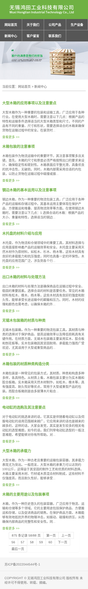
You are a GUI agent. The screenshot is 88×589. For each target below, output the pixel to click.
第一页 (51, 535)
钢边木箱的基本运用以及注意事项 (29, 190)
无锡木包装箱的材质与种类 (24, 320)
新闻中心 (11, 36)
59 (41, 542)
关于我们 (33, 24)
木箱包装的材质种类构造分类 (25, 364)
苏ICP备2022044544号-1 (22, 564)
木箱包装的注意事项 (18, 146)
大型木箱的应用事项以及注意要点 (29, 103)
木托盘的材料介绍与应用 (22, 233)
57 (22, 542)
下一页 (62, 542)
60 (50, 542)
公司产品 (55, 24)
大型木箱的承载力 (16, 451)
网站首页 (11, 24)
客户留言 (33, 36)
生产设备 (77, 24)
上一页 (66, 535)
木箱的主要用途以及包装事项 (25, 494)
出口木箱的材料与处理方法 (24, 277)
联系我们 (55, 36)
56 (13, 542)
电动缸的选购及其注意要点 (24, 407)
